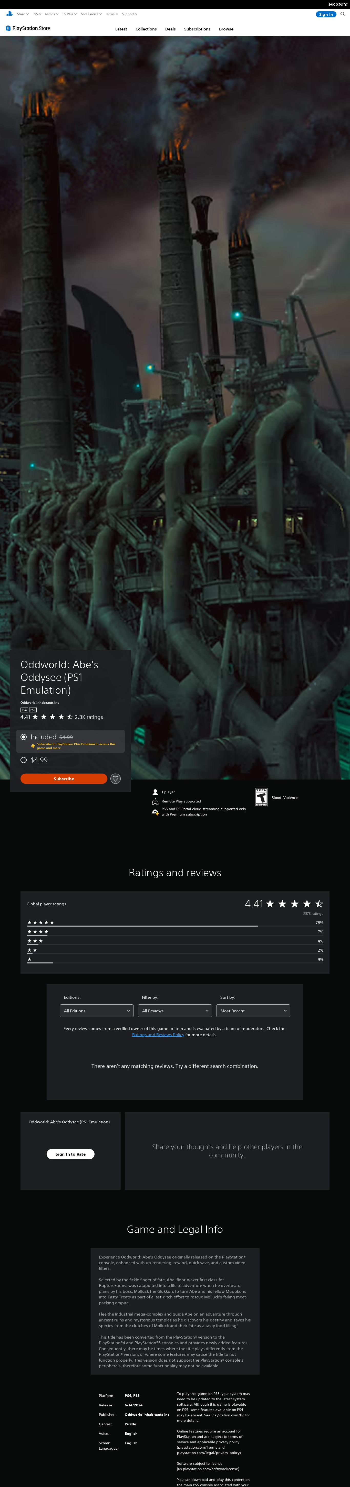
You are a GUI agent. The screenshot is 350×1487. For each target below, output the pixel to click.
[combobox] (97, 1010)
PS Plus (68, 14)
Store (21, 14)
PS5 (35, 14)
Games (50, 14)
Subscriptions (197, 28)
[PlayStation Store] (29, 28)
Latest (121, 28)
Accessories (89, 14)
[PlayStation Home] (9, 14)
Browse (226, 28)
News (110, 14)
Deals (170, 28)
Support (128, 14)
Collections (146, 28)
